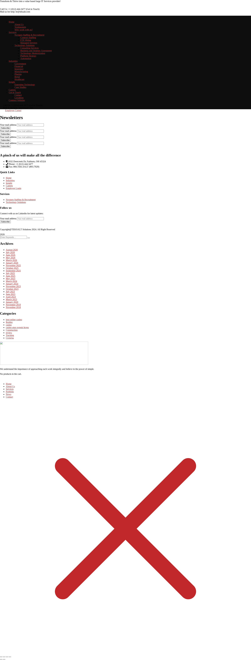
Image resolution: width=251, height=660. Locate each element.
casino (9, 325)
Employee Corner (13, 110)
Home (8, 178)
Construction (12, 330)
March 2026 (11, 260)
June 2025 (10, 276)
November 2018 (13, 307)
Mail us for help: (7, 11)
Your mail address (8, 125)
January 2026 (12, 263)
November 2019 (13, 304)
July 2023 (10, 291)
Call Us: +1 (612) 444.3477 (12, 9)
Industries (10, 180)
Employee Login (13, 188)
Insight (9, 183)
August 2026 (12, 250)
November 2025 (13, 265)
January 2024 (12, 284)
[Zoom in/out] (1, 656)
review (9, 332)
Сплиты (10, 338)
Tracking (10, 335)
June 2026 (10, 255)
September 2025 (13, 270)
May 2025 (10, 278)
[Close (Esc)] (10, 656)
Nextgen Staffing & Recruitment (21, 199)
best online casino (14, 319)
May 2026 (10, 257)
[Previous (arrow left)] (1, 659)
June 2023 (10, 294)
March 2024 (11, 281)
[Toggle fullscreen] (4, 656)
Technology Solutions (16, 202)
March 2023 (11, 299)
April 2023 (11, 297)
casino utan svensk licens (17, 327)
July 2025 (10, 273)
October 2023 (12, 289)
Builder (9, 322)
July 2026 (10, 252)
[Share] (7, 656)
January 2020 (12, 302)
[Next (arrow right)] (4, 659)
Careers (9, 185)
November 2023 (13, 286)
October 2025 (12, 268)
